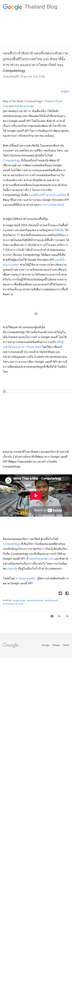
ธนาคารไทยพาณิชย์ (51, 204)
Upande (12, 568)
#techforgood (51, 600)
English (65, 91)
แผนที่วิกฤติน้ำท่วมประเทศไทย (48, 194)
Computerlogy (11, 160)
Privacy (56, 645)
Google (46, 645)
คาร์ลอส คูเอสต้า (25, 578)
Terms (66, 645)
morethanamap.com (41, 558)
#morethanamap (35, 600)
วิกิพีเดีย (59, 230)
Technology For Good (13, 604)
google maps (19, 600)
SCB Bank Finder (24, 106)
